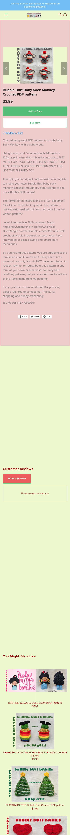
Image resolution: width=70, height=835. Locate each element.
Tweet (36, 316)
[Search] (60, 14)
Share (24, 316)
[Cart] (66, 14)
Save (48, 316)
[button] (6, 68)
